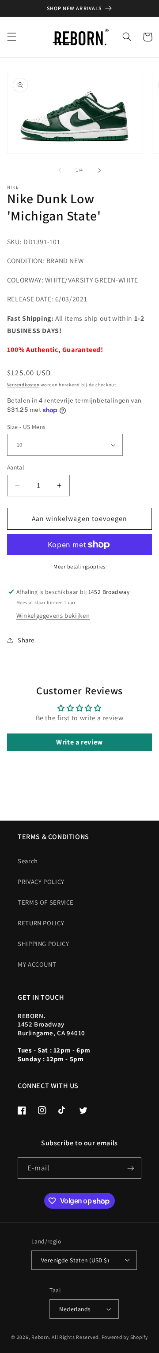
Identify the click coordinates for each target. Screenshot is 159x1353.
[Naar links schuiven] (59, 170)
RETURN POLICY (41, 923)
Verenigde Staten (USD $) (75, 1260)
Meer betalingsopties (79, 566)
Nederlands (75, 1309)
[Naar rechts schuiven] (99, 170)
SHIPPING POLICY (43, 943)
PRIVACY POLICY (41, 881)
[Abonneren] (131, 1168)
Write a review (79, 742)
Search (28, 861)
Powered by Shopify (125, 1337)
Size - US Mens (26, 427)
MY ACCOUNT (37, 964)
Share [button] (26, 640)
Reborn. (40, 1337)
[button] (11, 37)
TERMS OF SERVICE (46, 902)
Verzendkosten (23, 384)
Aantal (15, 467)
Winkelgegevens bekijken (53, 615)
